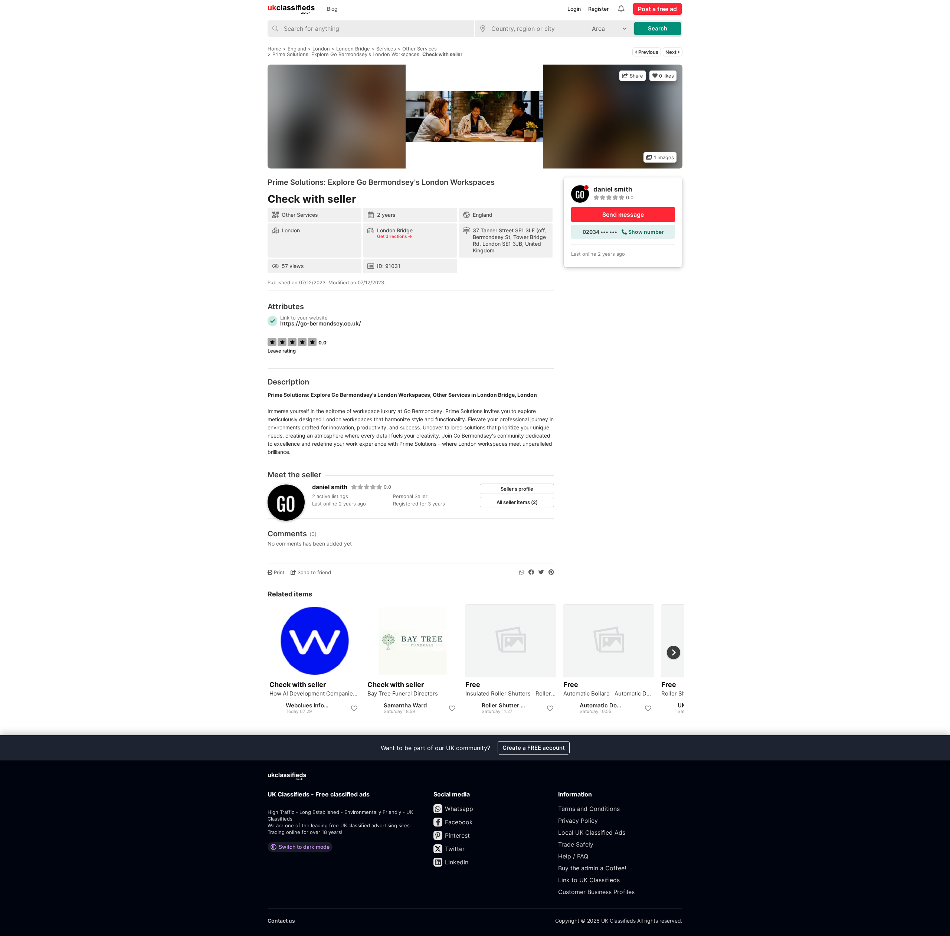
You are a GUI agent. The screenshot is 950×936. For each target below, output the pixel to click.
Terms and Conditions (589, 808)
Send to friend (313, 572)
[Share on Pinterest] (551, 572)
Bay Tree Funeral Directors (402, 693)
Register (598, 9)
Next (671, 52)
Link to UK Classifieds (589, 880)
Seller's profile (517, 489)
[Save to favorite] (354, 708)
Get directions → (394, 236)
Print (278, 572)
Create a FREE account (533, 747)
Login (574, 9)
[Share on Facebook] (531, 572)
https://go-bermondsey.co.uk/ (320, 323)
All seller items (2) (517, 502)
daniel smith (329, 487)
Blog (332, 9)
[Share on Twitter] (541, 572)
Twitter (455, 848)
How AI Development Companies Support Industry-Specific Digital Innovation (314, 693)
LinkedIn (456, 862)
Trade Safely (575, 844)
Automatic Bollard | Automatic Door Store (608, 693)
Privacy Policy (578, 820)
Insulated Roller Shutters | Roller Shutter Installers (510, 693)
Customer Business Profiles (596, 892)
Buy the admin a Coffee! (592, 868)
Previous (647, 52)
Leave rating (282, 351)
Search (657, 28)
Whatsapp (459, 808)
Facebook (459, 822)
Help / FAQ (573, 856)
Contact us (281, 920)
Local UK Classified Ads (591, 832)
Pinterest (457, 835)
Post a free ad (657, 9)
